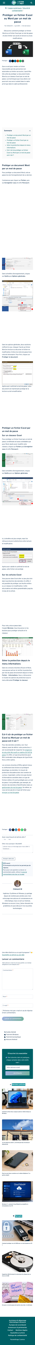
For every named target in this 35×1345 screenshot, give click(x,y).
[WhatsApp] (20, 61)
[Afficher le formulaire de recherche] (31, 2)
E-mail (5, 1006)
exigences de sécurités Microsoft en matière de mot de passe (17, 752)
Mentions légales (21, 1330)
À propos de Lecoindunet (17, 1325)
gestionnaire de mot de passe (12, 788)
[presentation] (17, 1099)
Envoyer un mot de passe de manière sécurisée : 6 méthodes (17, 1305)
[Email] (23, 61)
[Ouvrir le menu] (4, 2)
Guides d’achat (11, 1032)
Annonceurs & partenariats (17, 1328)
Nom (5, 997)
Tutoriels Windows (12, 1035)
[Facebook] (10, 61)
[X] (12, 61)
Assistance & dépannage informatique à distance (17, 1321)
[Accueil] (6, 8)
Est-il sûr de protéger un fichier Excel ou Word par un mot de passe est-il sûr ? (18, 152)
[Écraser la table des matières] (30, 131)
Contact (10, 1330)
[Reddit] (17, 61)
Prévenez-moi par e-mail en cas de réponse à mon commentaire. (17, 1012)
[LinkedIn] (15, 61)
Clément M (10, 26)
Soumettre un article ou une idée (13, 955)
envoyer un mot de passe (10, 793)
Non (10, 839)
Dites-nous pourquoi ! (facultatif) (12, 844)
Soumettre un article (17, 1333)
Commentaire (8, 970)
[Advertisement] (17, 106)
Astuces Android (11, 1040)
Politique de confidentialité (17, 1336)
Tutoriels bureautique (13, 1037)
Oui (5, 839)
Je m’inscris (17, 1073)
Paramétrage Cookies (17, 1340)
